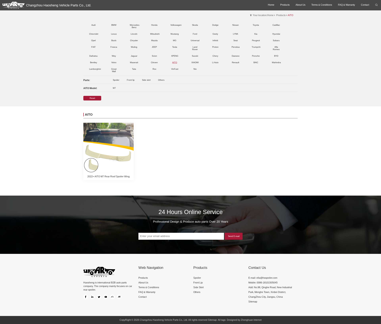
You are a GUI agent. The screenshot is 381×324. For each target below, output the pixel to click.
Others (196, 292)
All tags (222, 320)
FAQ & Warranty (146, 292)
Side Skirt (198, 287)
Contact (142, 297)
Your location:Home (263, 15)
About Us (143, 282)
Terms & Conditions (148, 287)
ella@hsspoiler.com (266, 278)
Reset (92, 98)
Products (281, 15)
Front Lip (198, 282)
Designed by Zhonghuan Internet (244, 320)
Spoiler (197, 278)
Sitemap (252, 301)
